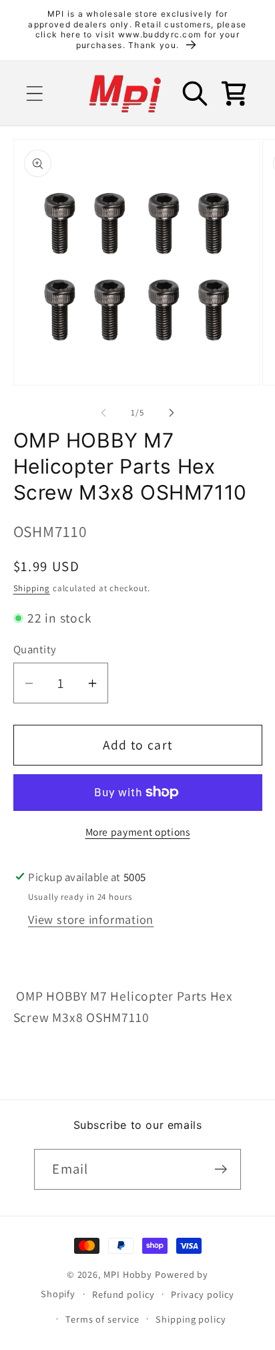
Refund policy (123, 1294)
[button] (34, 93)
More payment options (137, 831)
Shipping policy (191, 1319)
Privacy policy (202, 1294)
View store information (91, 919)
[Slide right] (171, 413)
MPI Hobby (127, 1274)
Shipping (31, 588)
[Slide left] (103, 413)
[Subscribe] (221, 1169)
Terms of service (102, 1319)
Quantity (35, 649)
